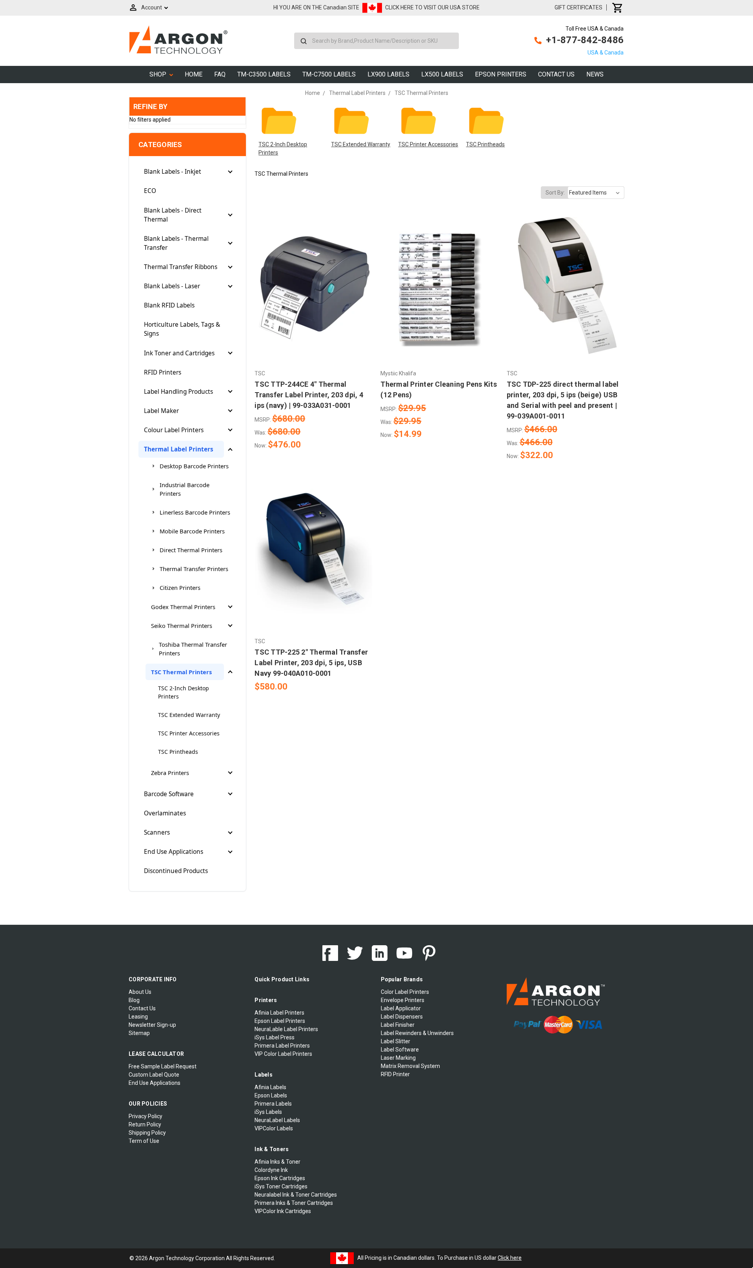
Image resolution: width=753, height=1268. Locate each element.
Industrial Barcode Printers (184, 489)
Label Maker (161, 411)
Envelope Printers (402, 1000)
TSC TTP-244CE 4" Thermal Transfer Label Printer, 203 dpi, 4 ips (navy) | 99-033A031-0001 (309, 394)
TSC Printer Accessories (189, 733)
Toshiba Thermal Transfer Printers (193, 648)
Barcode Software (169, 794)
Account (151, 7)
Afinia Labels (270, 1087)
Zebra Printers (170, 773)
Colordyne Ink (271, 1170)
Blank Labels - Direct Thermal (173, 215)
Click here (510, 1258)
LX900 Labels (388, 74)
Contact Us (556, 74)
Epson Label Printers (280, 1021)
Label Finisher (398, 1025)
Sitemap (139, 1033)
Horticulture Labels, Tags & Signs (182, 329)
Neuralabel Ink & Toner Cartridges (296, 1195)
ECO (150, 191)
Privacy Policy (145, 1116)
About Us (140, 992)
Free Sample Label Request (162, 1066)
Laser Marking (398, 1058)
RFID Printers (162, 372)
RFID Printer (395, 1074)
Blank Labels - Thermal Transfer (176, 243)
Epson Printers (500, 74)
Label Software (400, 1049)
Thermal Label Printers (178, 449)
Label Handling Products (178, 391)
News (595, 74)
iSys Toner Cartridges (281, 1186)
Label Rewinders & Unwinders (417, 1033)
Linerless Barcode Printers (195, 512)
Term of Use (144, 1141)
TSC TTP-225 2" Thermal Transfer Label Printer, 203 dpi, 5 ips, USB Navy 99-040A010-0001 (311, 662)
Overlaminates (165, 813)
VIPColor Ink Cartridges (283, 1211)
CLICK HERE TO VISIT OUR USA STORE (432, 7)
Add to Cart (313, 301)
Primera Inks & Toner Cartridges (294, 1203)
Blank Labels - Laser (172, 286)
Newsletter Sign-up (152, 1025)
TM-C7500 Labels (329, 74)
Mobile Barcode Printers (192, 531)
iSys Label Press (275, 1037)
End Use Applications (173, 852)
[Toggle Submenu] (230, 171)
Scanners (157, 832)
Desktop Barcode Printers (194, 466)
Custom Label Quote (154, 1075)
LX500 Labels (442, 74)
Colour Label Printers (174, 430)
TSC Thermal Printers (181, 672)
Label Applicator (401, 1008)
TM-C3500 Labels (264, 74)
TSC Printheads (178, 751)
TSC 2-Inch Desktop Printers (183, 692)
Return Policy (145, 1124)
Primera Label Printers (282, 1045)
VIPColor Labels (274, 1128)
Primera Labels (273, 1104)
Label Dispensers (402, 1016)
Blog (134, 1000)
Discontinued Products (176, 871)
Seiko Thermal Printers (181, 625)
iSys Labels (268, 1112)
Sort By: (555, 192)
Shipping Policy (147, 1133)
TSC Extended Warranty (189, 715)
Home (193, 74)
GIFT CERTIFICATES (578, 7)
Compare (311, 287)
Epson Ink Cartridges (280, 1178)
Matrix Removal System (410, 1066)
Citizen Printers (180, 587)
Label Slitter (395, 1041)
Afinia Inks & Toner (277, 1162)
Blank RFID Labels (169, 305)
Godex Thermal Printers (183, 607)
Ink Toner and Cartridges (179, 353)
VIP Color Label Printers (283, 1054)
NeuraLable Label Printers (286, 1029)
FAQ (220, 74)
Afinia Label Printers (279, 1013)
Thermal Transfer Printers (194, 569)
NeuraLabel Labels (277, 1120)
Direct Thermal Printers (191, 550)
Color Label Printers (405, 992)
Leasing (138, 1016)
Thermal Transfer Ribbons (180, 267)
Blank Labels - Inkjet (172, 171)
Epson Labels (271, 1095)
